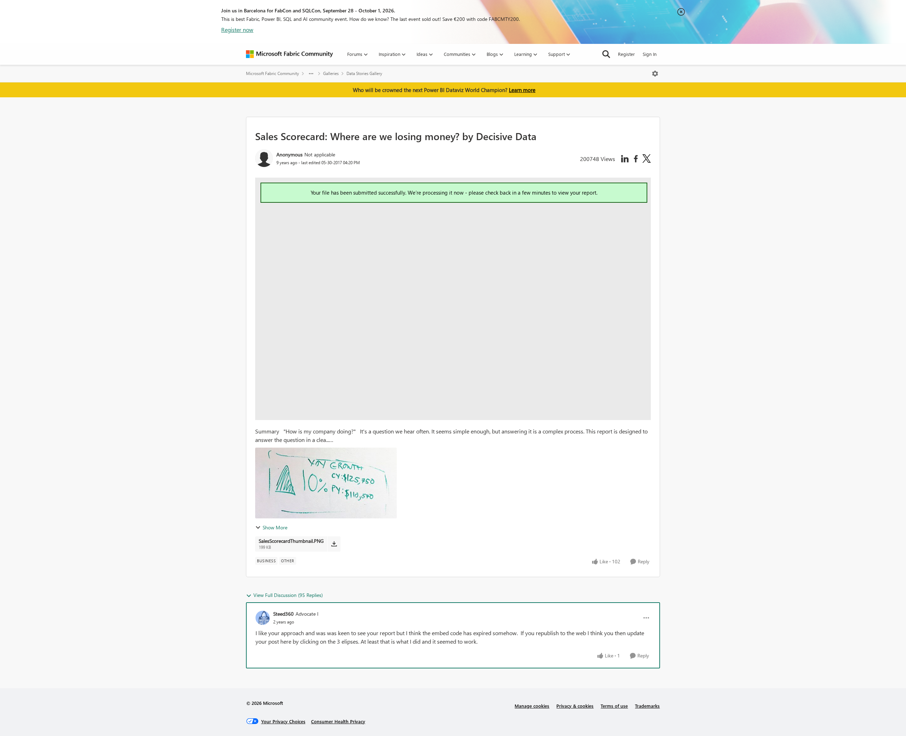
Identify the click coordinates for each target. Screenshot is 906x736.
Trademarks (647, 706)
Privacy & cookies (575, 706)
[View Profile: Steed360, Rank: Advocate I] (263, 618)
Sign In (649, 54)
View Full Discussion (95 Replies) (288, 595)
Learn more (522, 89)
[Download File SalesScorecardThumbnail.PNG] (333, 543)
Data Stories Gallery (364, 73)
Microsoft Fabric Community (272, 73)
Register (626, 54)
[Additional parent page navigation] (311, 74)
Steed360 (283, 613)
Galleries (331, 73)
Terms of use (614, 706)
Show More (275, 527)
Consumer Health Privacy (338, 721)
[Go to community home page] (289, 54)
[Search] (606, 54)
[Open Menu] (655, 74)
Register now (237, 29)
